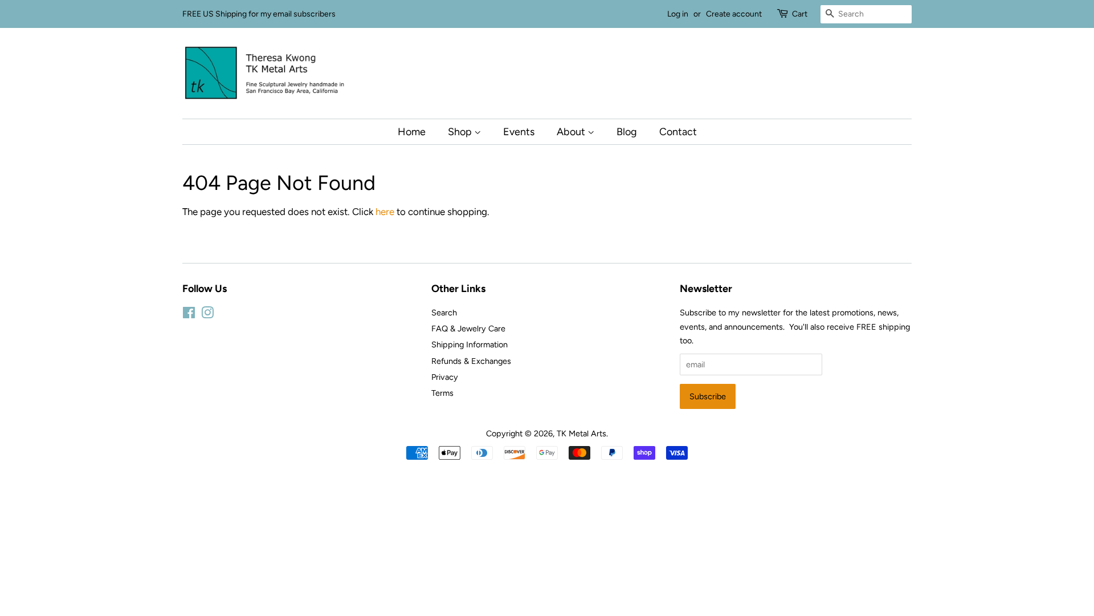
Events (518, 131)
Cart (799, 14)
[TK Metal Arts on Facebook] (188, 315)
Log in (677, 14)
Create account (734, 14)
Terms (442, 393)
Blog (627, 131)
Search (444, 312)
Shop (461, 131)
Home (412, 131)
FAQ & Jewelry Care (468, 328)
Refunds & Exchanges (471, 361)
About (572, 131)
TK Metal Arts (581, 433)
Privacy (444, 377)
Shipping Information (469, 344)
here (384, 211)
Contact (678, 131)
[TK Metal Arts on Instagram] (207, 315)
